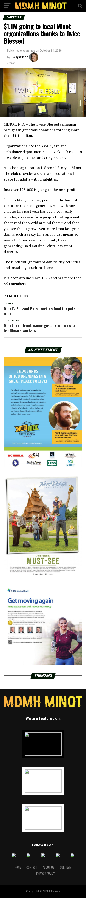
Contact (31, 867)
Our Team (65, 867)
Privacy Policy (45, 873)
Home (18, 867)
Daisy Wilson (19, 57)
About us (48, 867)
